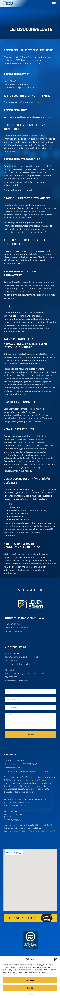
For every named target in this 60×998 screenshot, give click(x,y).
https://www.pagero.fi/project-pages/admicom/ (31, 831)
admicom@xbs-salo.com (41, 780)
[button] (55, 959)
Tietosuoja (29, 994)
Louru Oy (38, 102)
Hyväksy (30, 980)
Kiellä (30, 988)
